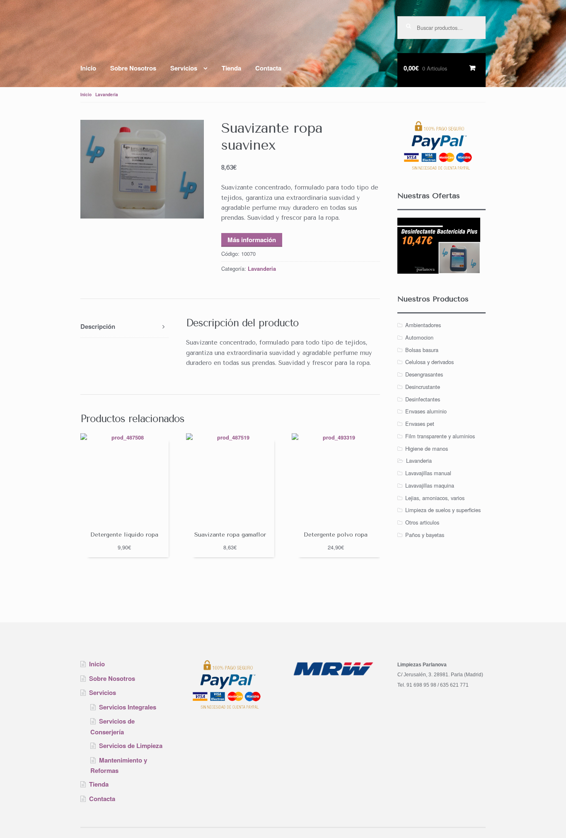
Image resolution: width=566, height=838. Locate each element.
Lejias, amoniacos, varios (434, 498)
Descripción (97, 326)
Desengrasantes (424, 374)
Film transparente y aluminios (440, 436)
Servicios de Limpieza (130, 745)
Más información (251, 239)
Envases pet (419, 424)
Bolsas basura (421, 350)
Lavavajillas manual (428, 473)
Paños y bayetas (424, 535)
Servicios (183, 68)
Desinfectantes (422, 399)
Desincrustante (422, 387)
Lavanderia (106, 94)
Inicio (88, 68)
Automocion (419, 337)
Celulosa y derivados (429, 362)
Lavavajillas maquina (429, 485)
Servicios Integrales (127, 707)
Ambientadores (423, 325)
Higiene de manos (426, 448)
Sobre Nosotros (133, 68)
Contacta (268, 68)
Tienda (231, 68)
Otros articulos (422, 522)
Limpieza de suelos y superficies (443, 510)
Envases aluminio (426, 411)
